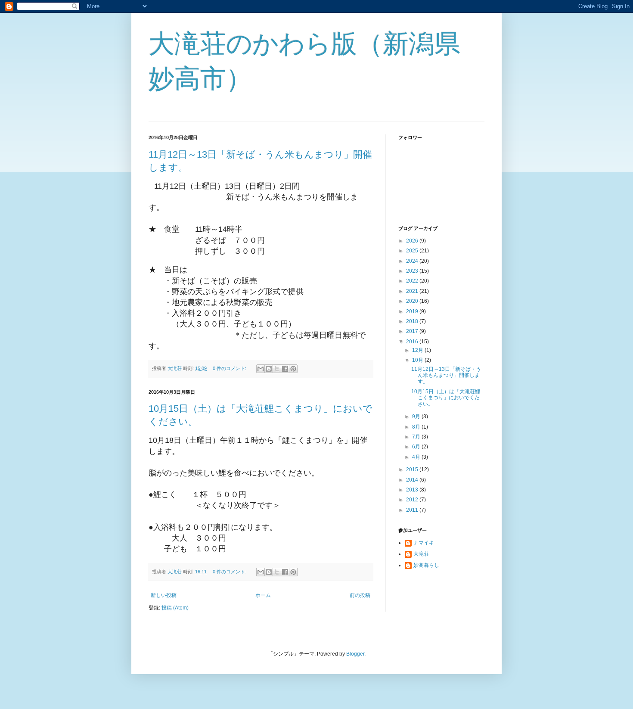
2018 (412, 321)
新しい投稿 (164, 595)
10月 (418, 360)
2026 (412, 241)
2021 (412, 291)
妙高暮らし (426, 565)
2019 (412, 311)
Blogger (355, 654)
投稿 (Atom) (175, 608)
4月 (417, 457)
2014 (412, 480)
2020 (412, 301)
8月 (417, 427)
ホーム (263, 595)
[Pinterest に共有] (293, 368)
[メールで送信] (260, 368)
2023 (412, 271)
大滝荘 (421, 554)
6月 (417, 447)
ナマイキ (423, 543)
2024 (412, 261)
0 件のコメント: (230, 368)
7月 (417, 437)
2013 (412, 490)
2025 (412, 251)
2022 (412, 281)
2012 (412, 500)
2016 (412, 342)
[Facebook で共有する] (285, 368)
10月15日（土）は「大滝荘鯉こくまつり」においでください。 (445, 398)
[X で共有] (277, 368)
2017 (412, 331)
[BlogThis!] (268, 368)
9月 (417, 417)
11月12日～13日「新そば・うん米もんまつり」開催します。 (446, 375)
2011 (412, 510)
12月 (418, 350)
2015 (412, 469)
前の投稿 (360, 595)
